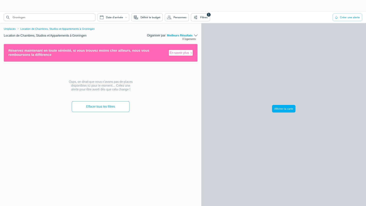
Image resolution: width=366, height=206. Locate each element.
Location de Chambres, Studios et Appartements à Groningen (57, 28)
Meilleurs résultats (180, 35)
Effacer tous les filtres (100, 106)
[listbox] (182, 35)
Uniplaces (10, 28)
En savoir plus (179, 52)
